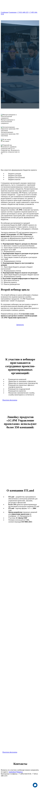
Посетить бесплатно (8, 51)
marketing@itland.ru (16, 772)
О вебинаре (4, 12)
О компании (13, 12)
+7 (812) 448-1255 (22, 12)
